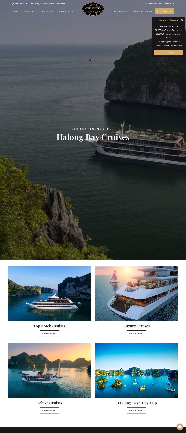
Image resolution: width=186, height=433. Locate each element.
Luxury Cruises (136, 325)
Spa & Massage (120, 11)
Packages (137, 11)
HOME (15, 11)
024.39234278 (21, 4)
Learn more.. (49, 333)
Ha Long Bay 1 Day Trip (136, 402)
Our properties (151, 4)
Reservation (164, 11)
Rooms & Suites (29, 11)
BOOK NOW (168, 52)
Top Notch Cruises (49, 325)
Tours (148, 11)
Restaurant (48, 11)
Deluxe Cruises (49, 402)
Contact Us (169, 4)
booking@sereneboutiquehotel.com (48, 4)
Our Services (65, 11)
